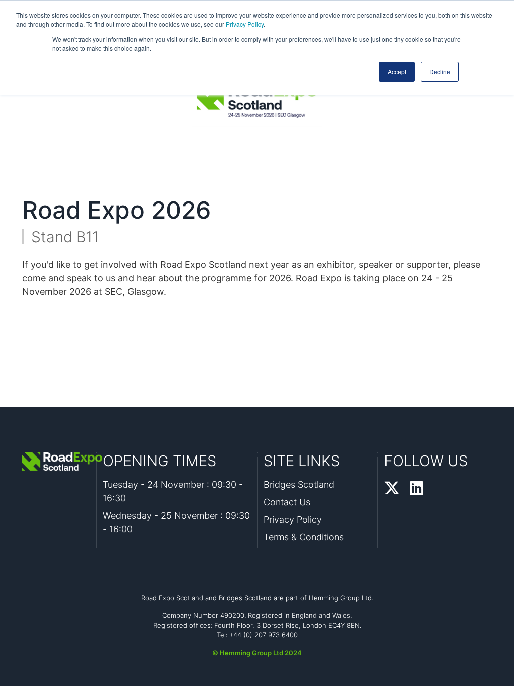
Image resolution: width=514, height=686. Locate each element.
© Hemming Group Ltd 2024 (257, 653)
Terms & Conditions (304, 537)
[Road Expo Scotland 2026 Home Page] (56, 461)
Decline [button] (439, 71)
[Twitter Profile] (392, 488)
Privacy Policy (245, 24)
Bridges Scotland (299, 484)
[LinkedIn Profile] (416, 488)
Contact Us (287, 502)
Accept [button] (397, 71)
